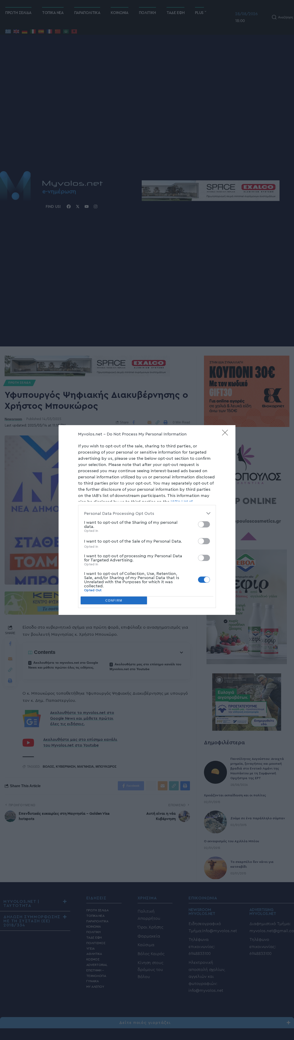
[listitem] (147, 513)
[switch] (204, 524)
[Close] (226, 434)
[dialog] (147, 520)
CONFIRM (113, 600)
